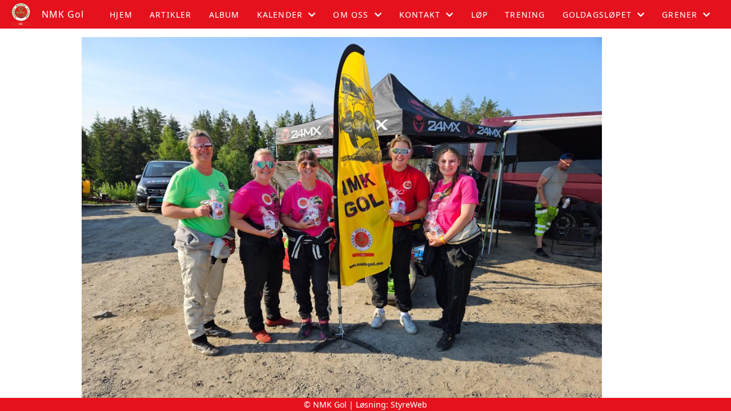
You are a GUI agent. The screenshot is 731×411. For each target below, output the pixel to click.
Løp (479, 14)
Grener (679, 14)
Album (224, 14)
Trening (525, 14)
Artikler (171, 14)
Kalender (280, 14)
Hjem (121, 14)
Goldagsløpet (597, 14)
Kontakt (419, 14)
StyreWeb (409, 404)
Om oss (350, 14)
